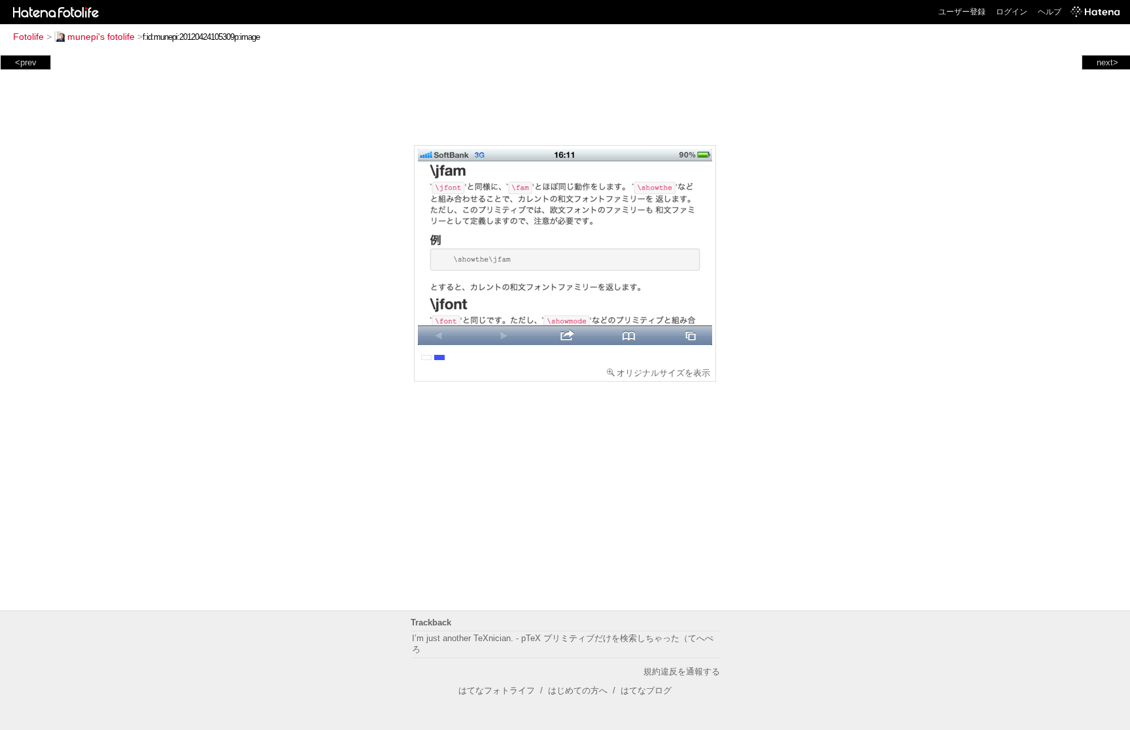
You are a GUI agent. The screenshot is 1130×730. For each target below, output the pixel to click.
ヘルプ (1049, 11)
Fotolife (28, 36)
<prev (26, 62)
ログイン (1011, 11)
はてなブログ (646, 690)
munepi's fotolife (101, 36)
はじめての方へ (578, 690)
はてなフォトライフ (496, 690)
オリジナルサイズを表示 (663, 373)
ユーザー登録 (961, 11)
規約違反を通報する (681, 671)
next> (1107, 62)
